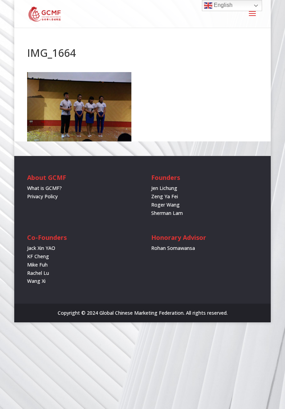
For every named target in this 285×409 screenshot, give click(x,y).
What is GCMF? (44, 188)
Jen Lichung (164, 188)
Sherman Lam (167, 213)
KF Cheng (38, 256)
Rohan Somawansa (173, 248)
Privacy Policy (42, 196)
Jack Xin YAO (41, 248)
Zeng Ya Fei (164, 196)
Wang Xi (36, 281)
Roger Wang (165, 204)
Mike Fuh (37, 264)
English (222, 5)
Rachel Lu (38, 273)
